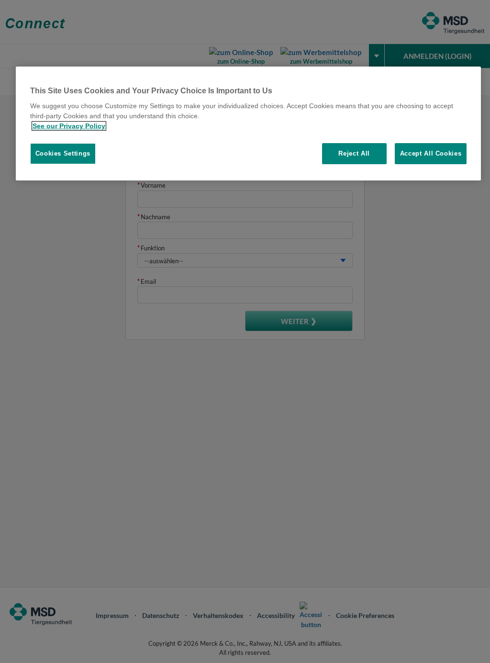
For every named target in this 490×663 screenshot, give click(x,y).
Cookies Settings (62, 153)
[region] (248, 124)
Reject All (354, 153)
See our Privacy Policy (69, 126)
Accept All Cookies (431, 153)
